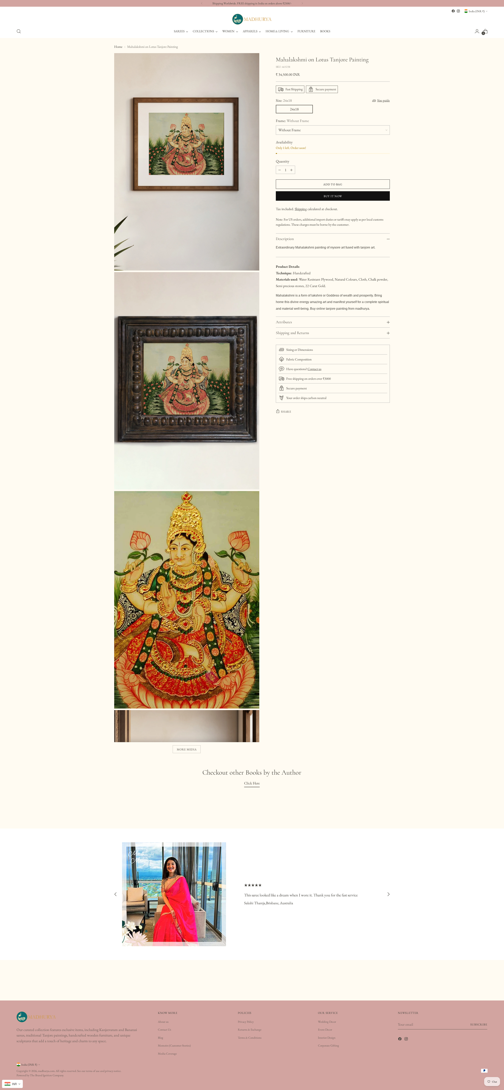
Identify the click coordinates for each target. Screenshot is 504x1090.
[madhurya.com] (252, 19)
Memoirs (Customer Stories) (174, 1045)
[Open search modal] (19, 31)
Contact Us (164, 1029)
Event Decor (325, 1029)
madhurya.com (46, 1071)
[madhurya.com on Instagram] (458, 11)
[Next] (302, 3)
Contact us (314, 369)
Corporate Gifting (328, 1045)
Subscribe (478, 1024)
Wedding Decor (327, 1021)
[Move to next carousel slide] (388, 894)
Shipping (301, 209)
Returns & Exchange (249, 1029)
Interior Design (326, 1037)
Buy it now (333, 196)
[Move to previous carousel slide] (115, 894)
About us (163, 1021)
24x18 (294, 109)
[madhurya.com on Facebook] (453, 11)
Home (118, 46)
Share (286, 411)
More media (186, 749)
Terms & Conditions (249, 1037)
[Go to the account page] (477, 31)
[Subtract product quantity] (279, 170)
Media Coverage (167, 1053)
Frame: (292, 120)
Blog (160, 1037)
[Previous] (201, 3)
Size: (284, 100)
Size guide (383, 100)
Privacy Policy (246, 1021)
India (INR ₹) (477, 11)
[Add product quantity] (291, 170)
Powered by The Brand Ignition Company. (40, 1075)
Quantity (282, 161)
